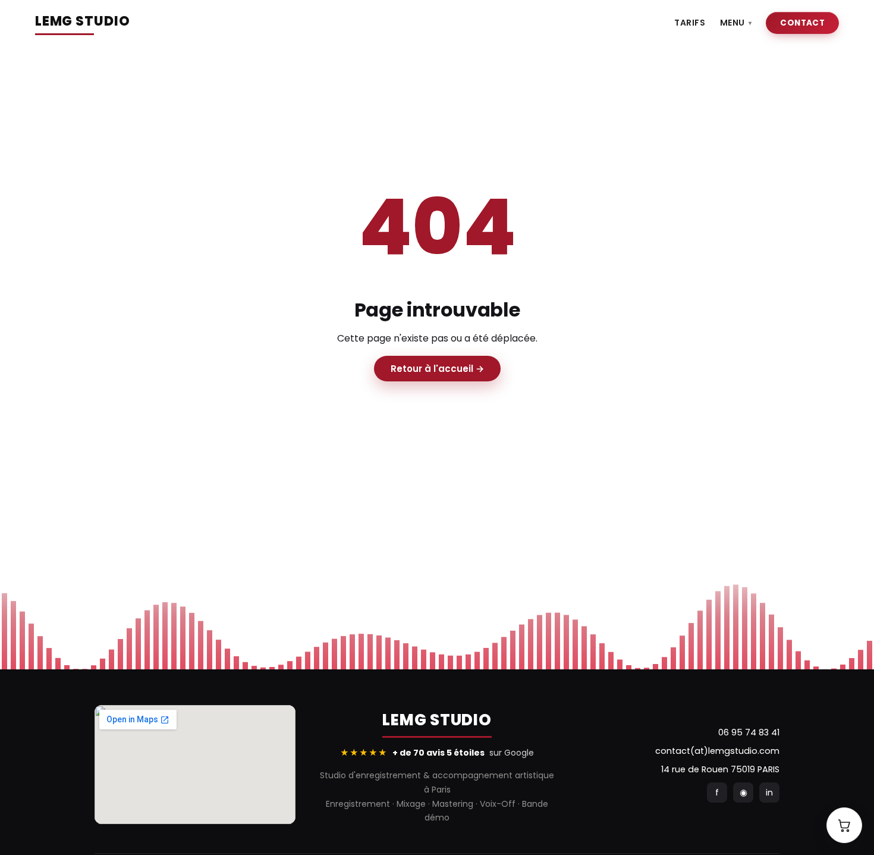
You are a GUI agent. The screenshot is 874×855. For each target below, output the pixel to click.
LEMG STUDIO (82, 21)
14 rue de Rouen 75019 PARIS (720, 769)
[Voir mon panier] (844, 825)
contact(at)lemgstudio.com (717, 751)
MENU (736, 23)
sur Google (437, 753)
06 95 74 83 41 (748, 732)
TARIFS (689, 23)
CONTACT (802, 23)
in (769, 792)
